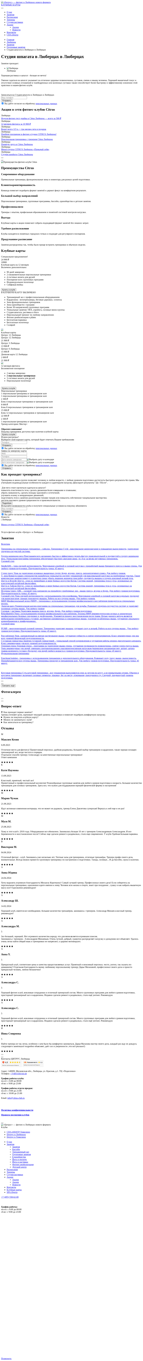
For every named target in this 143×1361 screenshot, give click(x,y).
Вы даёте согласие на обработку (30, 448)
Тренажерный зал (20, 1152)
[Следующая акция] (2, 160)
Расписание (12, 17)
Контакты (11, 32)
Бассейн (16, 1149)
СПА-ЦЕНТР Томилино (18, 1132)
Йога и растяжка (20, 1162)
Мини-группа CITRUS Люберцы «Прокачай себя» (25, 149)
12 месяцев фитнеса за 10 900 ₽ (16, 124)
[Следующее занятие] (2, 683)
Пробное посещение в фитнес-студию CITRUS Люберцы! (28, 134)
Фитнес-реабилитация (23, 1164)
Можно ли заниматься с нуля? (17, 720)
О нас (9, 12)
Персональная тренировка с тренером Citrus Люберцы (27, 139)
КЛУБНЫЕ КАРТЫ (10, 5)
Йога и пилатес (19, 1159)
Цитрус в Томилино (16, 1137)
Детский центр (19, 1167)
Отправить (6, 101)
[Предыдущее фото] (2, 698)
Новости (16, 30)
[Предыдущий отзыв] (2, 1054)
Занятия (10, 14)
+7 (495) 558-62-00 (10, 1197)
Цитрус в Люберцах (16, 1134)
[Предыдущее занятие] (2, 681)
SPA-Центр (12, 1192)
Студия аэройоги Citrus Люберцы (17, 154)
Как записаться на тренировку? (18, 722)
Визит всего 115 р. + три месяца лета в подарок (23, 129)
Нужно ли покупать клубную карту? (20, 717)
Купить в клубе (8, 290)
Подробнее (6, 503)
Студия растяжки (15, 22)
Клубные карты (14, 1190)
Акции (10, 25)
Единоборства (19, 1157)
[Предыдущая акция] (2, 157)
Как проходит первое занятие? (18, 712)
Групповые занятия (21, 1154)
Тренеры (11, 20)
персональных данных (46, 103)
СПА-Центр (12, 35)
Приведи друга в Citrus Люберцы (17, 144)
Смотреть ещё (8, 686)
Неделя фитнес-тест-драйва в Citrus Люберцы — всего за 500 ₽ (31, 118)
